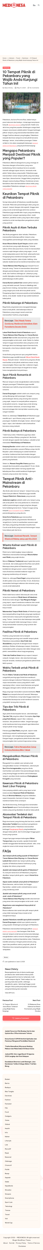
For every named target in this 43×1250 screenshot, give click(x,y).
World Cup (8, 1223)
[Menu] (34, 5)
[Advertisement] (21, 33)
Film (6, 1108)
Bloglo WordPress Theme (22, 1240)
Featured (8, 1104)
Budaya (8, 1087)
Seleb (7, 1182)
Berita (7, 1083)
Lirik (6, 1145)
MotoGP (8, 1149)
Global (7, 1124)
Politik (7, 1169)
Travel (7, 1214)
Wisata (6, 957)
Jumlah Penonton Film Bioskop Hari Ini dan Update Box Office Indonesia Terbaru (20, 1032)
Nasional (8, 1157)
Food (7, 1112)
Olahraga (8, 1161)
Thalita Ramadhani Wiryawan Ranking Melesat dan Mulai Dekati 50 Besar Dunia (19, 1047)
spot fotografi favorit (16, 510)
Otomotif (8, 1165)
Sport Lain (8, 1202)
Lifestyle (8, 1141)
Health (7, 1128)
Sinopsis (8, 1194)
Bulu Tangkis (9, 1091)
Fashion (8, 1100)
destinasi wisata (14, 125)
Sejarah (7, 1178)
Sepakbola (9, 1186)
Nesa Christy (11, 969)
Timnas (7, 1210)
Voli (6, 1219)
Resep (7, 1173)
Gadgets (8, 1116)
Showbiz (8, 1190)
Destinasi (6, 68)
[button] (10, 993)
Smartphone (9, 1198)
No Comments (34, 88)
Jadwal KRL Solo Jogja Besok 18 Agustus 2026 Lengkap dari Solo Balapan (19, 1055)
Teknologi (8, 1206)
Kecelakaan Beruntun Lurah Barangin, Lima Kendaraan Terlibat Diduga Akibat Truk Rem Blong (20, 1064)
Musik (7, 1153)
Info (6, 1132)
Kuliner (7, 1137)
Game (7, 1120)
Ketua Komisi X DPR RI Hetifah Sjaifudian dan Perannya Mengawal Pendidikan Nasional (21, 1040)
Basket (7, 1079)
